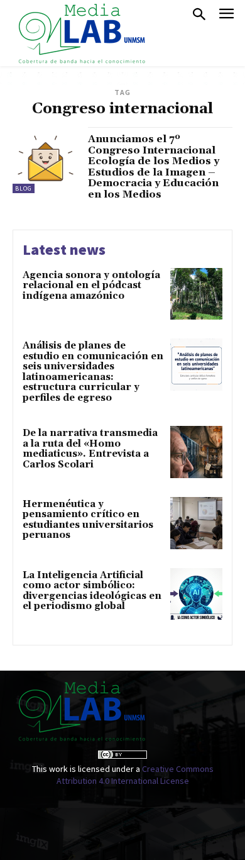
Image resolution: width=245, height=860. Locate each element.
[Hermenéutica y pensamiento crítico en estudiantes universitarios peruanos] (196, 523)
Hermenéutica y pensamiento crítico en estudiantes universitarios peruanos (88, 520)
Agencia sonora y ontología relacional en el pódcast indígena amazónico (91, 285)
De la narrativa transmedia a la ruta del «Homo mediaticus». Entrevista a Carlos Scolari (90, 449)
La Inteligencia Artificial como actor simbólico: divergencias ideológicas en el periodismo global (92, 591)
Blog (23, 188)
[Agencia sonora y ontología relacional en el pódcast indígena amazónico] (196, 294)
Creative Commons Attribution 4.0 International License (135, 775)
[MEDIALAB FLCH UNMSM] (81, 33)
